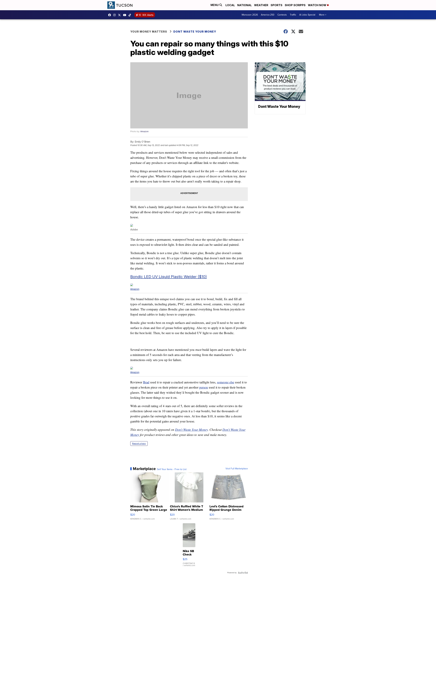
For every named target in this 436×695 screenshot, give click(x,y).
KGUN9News (110, 15)
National (244, 5)
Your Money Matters (148, 31)
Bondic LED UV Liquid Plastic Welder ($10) (168, 276)
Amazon (144, 131)
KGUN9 (120, 15)
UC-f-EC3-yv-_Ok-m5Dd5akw (125, 15)
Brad (146, 382)
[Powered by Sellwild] (243, 573)
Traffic (293, 15)
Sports (276, 5)
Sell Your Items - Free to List (171, 469)
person (203, 387)
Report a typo (139, 443)
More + (322, 15)
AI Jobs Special (307, 15)
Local (230, 5)
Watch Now (317, 5)
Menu (215, 5)
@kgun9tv (131, 15)
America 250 (267, 15)
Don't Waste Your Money (191, 429)
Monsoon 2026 (250, 15)
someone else (225, 382)
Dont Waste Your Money (194, 31)
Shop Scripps (295, 5)
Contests (282, 15)
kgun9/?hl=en (115, 15)
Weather (261, 5)
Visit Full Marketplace (236, 468)
